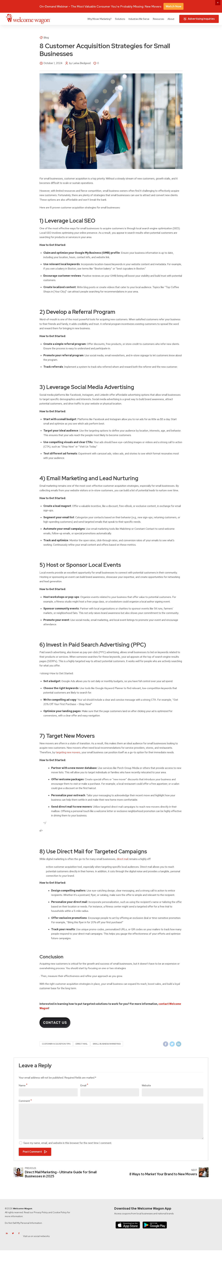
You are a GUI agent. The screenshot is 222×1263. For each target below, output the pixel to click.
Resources (158, 18)
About (171, 18)
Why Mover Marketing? (99, 18)
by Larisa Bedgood (80, 63)
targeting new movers (68, 752)
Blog (46, 37)
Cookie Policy (60, 1212)
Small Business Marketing (107, 1044)
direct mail (122, 859)
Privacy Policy (41, 1212)
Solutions (120, 18)
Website (146, 1085)
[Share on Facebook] (165, 1044)
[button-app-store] (128, 1224)
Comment (24, 1101)
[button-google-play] (155, 1224)
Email (83, 1085)
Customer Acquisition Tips (56, 1044)
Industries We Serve (139, 18)
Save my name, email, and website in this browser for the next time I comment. (67, 1143)
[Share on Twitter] (172, 1044)
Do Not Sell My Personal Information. (23, 1222)
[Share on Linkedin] (178, 1044)
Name (22, 1085)
